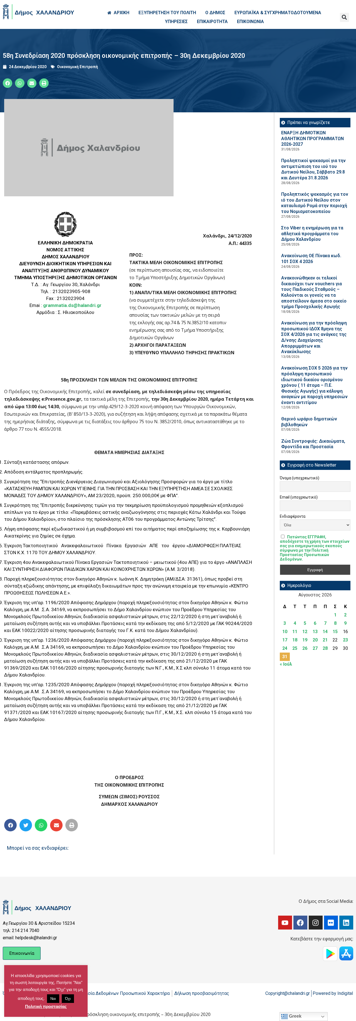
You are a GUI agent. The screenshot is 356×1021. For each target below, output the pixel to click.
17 (284, 640)
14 (325, 631)
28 (325, 648)
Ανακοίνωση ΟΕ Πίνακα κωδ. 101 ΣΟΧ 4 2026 (311, 258)
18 (294, 640)
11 (294, 631)
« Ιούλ (286, 664)
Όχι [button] (68, 999)
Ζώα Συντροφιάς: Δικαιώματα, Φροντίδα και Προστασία (313, 444)
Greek (294, 1016)
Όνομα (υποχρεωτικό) (299, 478)
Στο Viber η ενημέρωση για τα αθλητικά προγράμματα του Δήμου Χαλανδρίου (312, 233)
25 (294, 648)
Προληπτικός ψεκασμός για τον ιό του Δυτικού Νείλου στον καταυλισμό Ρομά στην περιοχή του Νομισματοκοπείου (314, 203)
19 (304, 640)
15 (335, 631)
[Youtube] (285, 923)
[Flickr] (331, 923)
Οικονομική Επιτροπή (77, 67)
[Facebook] (300, 923)
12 (304, 631)
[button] (344, 17)
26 (304, 648)
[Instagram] (316, 923)
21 (325, 640)
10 (284, 631)
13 (315, 631)
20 (315, 640)
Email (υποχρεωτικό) (299, 497)
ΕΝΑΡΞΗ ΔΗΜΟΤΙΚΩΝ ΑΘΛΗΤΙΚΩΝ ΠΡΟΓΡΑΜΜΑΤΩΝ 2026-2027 (312, 138)
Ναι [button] (53, 999)
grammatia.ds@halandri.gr (72, 305)
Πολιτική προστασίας (46, 1006)
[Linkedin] (346, 923)
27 (315, 648)
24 (284, 648)
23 (345, 640)
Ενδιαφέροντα (292, 516)
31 (284, 656)
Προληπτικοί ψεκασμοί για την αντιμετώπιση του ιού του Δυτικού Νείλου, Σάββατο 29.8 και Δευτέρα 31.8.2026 (313, 169)
